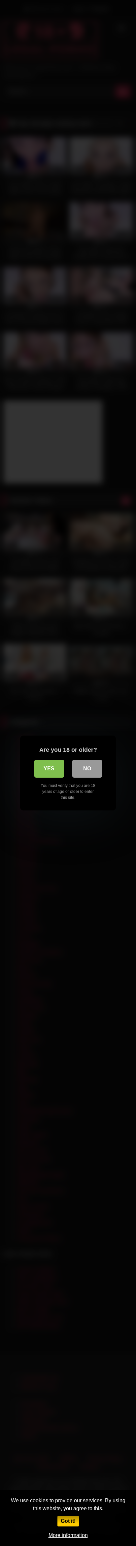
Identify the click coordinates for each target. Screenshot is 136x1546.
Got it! (68, 1521)
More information (68, 1535)
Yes (49, 768)
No (87, 768)
